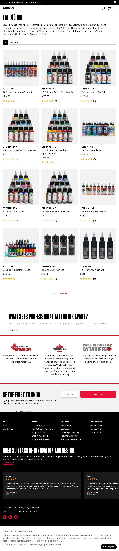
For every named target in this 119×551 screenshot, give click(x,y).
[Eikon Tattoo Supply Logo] (8, 8)
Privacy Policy (7, 511)
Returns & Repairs (69, 436)
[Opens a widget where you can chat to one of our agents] (109, 547)
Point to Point (96, 429)
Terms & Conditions (20, 511)
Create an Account (40, 425)
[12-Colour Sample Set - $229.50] (21, 187)
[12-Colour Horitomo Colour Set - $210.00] (21, 68)
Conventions (95, 432)
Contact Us (65, 429)
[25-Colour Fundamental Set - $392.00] (21, 245)
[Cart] (109, 8)
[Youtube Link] (16, 517)
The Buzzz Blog (97, 425)
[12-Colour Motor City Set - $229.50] (98, 68)
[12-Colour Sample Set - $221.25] (98, 126)
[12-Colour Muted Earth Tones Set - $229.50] (21, 126)
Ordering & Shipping (70, 432)
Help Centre (66, 425)
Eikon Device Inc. (33, 544)
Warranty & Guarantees (71, 439)
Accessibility (34, 511)
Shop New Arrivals (40, 436)
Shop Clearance (38, 432)
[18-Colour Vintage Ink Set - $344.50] (98, 187)
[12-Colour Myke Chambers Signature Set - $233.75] (59, 126)
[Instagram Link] (10, 517)
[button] (62, 42)
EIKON (5, 544)
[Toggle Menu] (114, 8)
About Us (7, 425)
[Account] (104, 8)
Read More (14, 330)
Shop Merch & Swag (40, 439)
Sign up (98, 394)
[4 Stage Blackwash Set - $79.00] (59, 245)
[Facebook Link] (5, 517)
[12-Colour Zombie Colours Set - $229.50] (59, 187)
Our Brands (8, 429)
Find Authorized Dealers (42, 429)
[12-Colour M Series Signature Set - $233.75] (59, 68)
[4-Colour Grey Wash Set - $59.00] (98, 245)
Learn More (9, 463)
